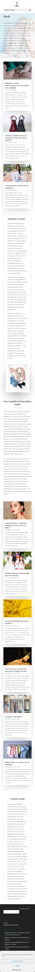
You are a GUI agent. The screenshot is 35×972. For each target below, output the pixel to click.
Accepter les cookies (17, 961)
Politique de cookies (16, 969)
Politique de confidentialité (11, 925)
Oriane (9, 530)
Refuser (17, 966)
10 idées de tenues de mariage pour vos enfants (17, 574)
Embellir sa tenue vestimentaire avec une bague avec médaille (17, 85)
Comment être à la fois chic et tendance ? (17, 186)
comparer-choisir (24, 908)
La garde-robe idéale (13, 717)
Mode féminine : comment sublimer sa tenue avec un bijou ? (15, 525)
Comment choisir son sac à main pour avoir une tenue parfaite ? (16, 137)
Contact (5, 923)
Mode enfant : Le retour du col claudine (17, 763)
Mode (15, 90)
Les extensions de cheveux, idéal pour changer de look (16, 670)
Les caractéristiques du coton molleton (17, 622)
